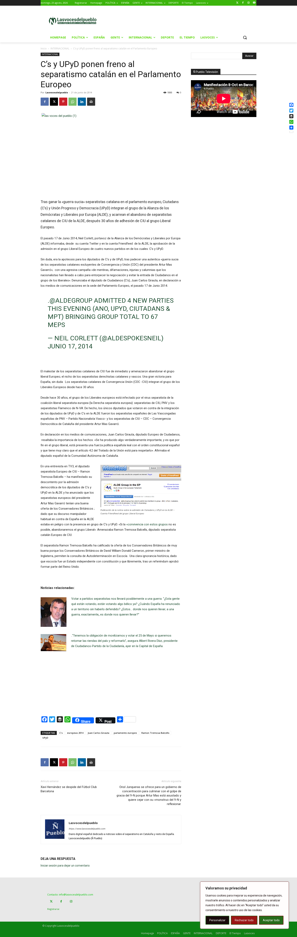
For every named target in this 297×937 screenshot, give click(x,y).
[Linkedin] (82, 102)
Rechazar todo (244, 920)
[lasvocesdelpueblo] (74, 21)
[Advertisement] (182, 20)
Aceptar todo (271, 920)
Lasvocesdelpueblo (56, 92)
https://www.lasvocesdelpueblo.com (87, 828)
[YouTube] (254, 3)
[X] (54, 102)
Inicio (44, 48)
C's (61, 732)
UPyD (45, 737)
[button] (245, 37)
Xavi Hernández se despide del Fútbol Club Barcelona (69, 789)
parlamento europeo (125, 732)
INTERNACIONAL (60, 48)
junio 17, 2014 (70, 346)
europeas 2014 (75, 732)
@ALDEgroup (71, 300)
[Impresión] (91, 102)
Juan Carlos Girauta (98, 732)
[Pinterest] (63, 102)
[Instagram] (248, 3)
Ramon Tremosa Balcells (155, 732)
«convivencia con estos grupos (147, 524)
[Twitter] (237, 3)
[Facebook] (243, 3)
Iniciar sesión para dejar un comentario (65, 865)
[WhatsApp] (72, 102)
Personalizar (217, 920)
